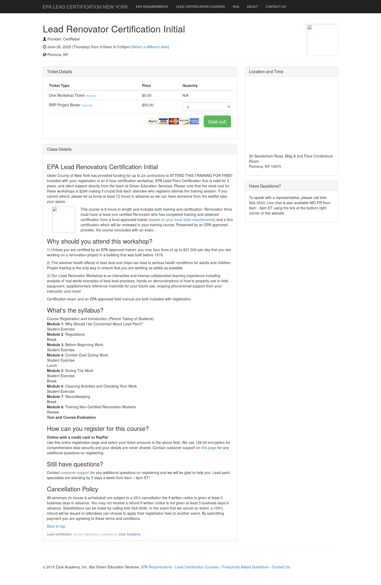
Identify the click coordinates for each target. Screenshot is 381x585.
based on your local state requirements (182, 219)
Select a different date (150, 46)
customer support (75, 472)
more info (91, 96)
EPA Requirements (156, 566)
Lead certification (59, 534)
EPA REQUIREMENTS (152, 6)
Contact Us (281, 566)
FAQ (236, 6)
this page (208, 447)
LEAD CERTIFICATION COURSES (200, 6)
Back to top (56, 526)
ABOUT (252, 6)
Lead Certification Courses (197, 566)
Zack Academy (129, 534)
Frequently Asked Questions (245, 566)
